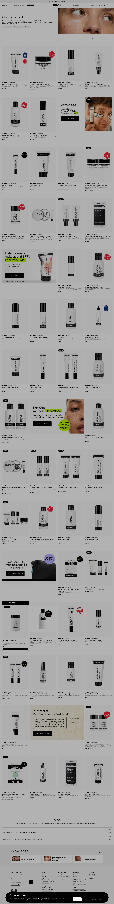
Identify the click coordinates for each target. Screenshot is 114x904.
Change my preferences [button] (97, 899)
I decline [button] (86, 899)
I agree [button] (77, 899)
